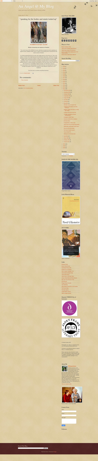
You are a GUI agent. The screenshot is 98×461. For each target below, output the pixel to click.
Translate (71, 155)
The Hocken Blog (65, 288)
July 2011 (66, 99)
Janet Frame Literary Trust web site (68, 50)
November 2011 (67, 92)
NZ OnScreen (64, 281)
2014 (64, 83)
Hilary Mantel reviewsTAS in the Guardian (70, 286)
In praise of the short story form (70, 112)
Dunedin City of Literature (66, 269)
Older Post (56, 85)
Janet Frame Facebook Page (67, 272)
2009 (64, 145)
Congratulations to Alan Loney (69, 122)
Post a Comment (24, 80)
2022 (64, 70)
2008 (64, 147)
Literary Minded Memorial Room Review (69, 277)
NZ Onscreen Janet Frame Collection (69, 54)
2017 (64, 77)
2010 (64, 144)
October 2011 (66, 94)
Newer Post (21, 85)
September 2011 (67, 95)
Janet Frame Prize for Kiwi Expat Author (71, 124)
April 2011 (66, 136)
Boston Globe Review (66, 266)
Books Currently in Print (66, 46)
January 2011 (66, 141)
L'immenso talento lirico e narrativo (70, 119)
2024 (64, 68)
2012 (64, 87)
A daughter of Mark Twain (69, 117)
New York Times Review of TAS (68, 279)
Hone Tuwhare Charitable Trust (68, 271)
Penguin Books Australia (66, 283)
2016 (64, 79)
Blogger (55, 451)
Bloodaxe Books (65, 264)
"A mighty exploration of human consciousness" (70, 115)
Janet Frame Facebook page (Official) (69, 48)
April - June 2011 (38, 44)
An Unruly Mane (67, 120)
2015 (64, 81)
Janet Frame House (65, 274)
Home (39, 85)
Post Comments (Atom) (28, 88)
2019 (64, 74)
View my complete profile (66, 384)
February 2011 (67, 139)
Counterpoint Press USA (66, 267)
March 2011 (66, 138)
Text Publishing (65, 284)
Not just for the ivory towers (69, 128)
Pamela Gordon (73, 366)
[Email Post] (33, 73)
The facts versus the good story (70, 104)
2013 (64, 85)
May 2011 (66, 103)
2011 (64, 88)
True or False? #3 (67, 131)
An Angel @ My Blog (36, 6)
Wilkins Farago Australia (66, 293)
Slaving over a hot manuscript (69, 133)
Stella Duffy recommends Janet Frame (71, 126)
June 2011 (66, 101)
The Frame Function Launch (69, 130)
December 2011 (67, 90)
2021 (64, 72)
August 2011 (66, 97)
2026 (64, 66)
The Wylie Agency (65, 289)
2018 (64, 75)
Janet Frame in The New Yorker (68, 276)
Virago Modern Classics (66, 291)
